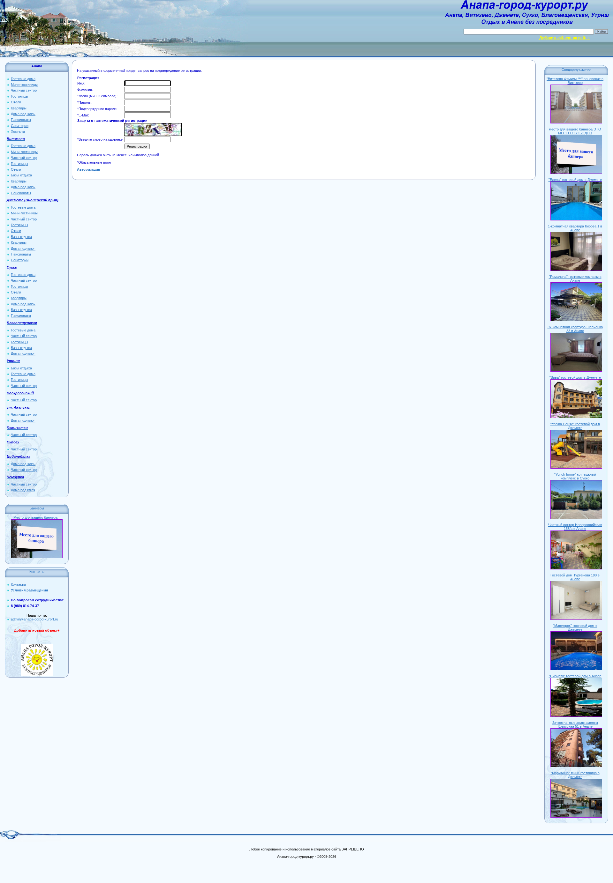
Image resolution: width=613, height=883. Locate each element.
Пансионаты (21, 120)
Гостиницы (19, 96)
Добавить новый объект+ (36, 630)
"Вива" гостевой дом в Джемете (575, 377)
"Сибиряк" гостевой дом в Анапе (575, 676)
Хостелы (18, 131)
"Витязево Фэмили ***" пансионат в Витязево (575, 81)
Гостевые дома (23, 79)
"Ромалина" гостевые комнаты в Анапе (575, 278)
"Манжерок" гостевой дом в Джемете (575, 627)
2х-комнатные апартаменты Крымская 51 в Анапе (575, 724)
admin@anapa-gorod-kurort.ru (34, 619)
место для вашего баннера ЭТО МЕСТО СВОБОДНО (575, 131)
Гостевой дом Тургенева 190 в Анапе (575, 577)
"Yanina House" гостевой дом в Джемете (575, 426)
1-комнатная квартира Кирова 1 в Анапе (575, 228)
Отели (16, 102)
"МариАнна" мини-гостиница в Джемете (575, 775)
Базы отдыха (21, 175)
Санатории (19, 126)
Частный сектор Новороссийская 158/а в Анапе (575, 527)
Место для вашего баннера (35, 517)
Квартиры (18, 108)
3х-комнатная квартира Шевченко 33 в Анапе (575, 329)
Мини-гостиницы (24, 84)
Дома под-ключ (23, 114)
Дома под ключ (23, 490)
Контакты (18, 584)
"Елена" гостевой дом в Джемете (575, 180)
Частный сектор (24, 90)
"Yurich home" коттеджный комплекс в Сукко (575, 476)
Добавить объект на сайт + (564, 38)
